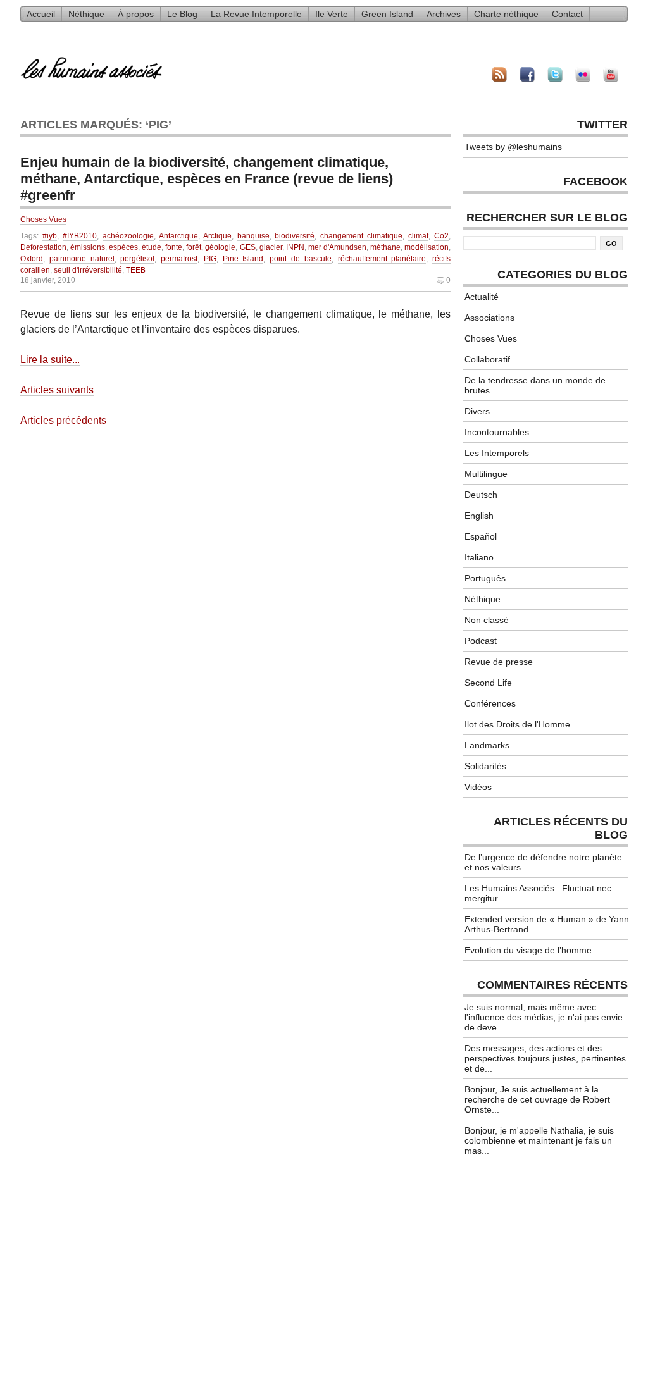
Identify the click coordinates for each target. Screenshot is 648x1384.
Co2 (441, 236)
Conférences (490, 703)
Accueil (41, 14)
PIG (210, 258)
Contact (567, 14)
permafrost (179, 258)
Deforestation (43, 247)
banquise (253, 236)
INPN (295, 247)
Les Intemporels (496, 453)
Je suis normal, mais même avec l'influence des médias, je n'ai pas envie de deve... (543, 1017)
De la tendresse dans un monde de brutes (535, 385)
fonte (173, 247)
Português (485, 578)
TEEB (136, 270)
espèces (123, 247)
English (479, 515)
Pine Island (243, 258)
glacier (270, 247)
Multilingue (486, 474)
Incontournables (496, 432)
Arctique (217, 236)
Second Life (488, 682)
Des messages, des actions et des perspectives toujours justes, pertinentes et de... (545, 1058)
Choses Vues (43, 219)
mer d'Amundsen (337, 247)
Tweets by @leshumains (513, 147)
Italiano (479, 557)
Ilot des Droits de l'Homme (517, 724)
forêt (193, 247)
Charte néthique (506, 14)
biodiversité (295, 236)
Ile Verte (331, 14)
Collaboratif (487, 359)
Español (480, 536)
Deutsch (480, 495)
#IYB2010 (80, 236)
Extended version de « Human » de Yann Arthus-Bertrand (546, 924)
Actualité (481, 297)
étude (151, 247)
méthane (385, 247)
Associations (489, 317)
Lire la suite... (50, 359)
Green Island (387, 14)
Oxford (31, 258)
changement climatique (361, 236)
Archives (444, 14)
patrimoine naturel (82, 258)
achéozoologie (128, 236)
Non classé (486, 620)
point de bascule (301, 258)
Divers (477, 411)
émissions (87, 247)
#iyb (49, 236)
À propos (136, 14)
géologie (220, 247)
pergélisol (137, 258)
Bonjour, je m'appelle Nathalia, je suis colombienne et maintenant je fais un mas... (539, 1140)
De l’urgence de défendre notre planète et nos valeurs (543, 862)
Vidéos (478, 787)
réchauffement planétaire (382, 258)
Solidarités (485, 766)
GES (248, 247)
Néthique (86, 14)
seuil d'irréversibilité (88, 270)
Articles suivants (57, 390)
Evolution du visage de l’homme (528, 950)
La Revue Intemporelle (256, 14)
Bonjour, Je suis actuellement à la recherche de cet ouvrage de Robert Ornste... (537, 1099)
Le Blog (182, 14)
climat (418, 236)
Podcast (480, 641)
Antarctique (178, 236)
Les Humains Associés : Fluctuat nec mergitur (537, 893)
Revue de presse (498, 662)
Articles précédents (63, 420)
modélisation (426, 247)
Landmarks (486, 745)
